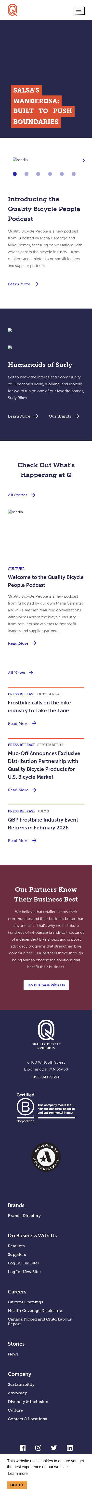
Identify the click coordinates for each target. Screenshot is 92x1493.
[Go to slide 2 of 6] (26, 174)
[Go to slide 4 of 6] (50, 174)
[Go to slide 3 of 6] (38, 174)
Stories (16, 1344)
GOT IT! (16, 1485)
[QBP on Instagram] (38, 1449)
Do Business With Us (46, 985)
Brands (16, 1205)
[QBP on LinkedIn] (70, 1449)
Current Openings (25, 1302)
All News (16, 672)
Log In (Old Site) (23, 1263)
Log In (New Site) (24, 1271)
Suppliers (17, 1254)
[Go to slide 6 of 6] (74, 174)
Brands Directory (24, 1215)
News (13, 1354)
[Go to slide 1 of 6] (15, 174)
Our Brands (60, 416)
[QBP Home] (12, 10)
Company (19, 1374)
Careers (17, 1292)
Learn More (19, 284)
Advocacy (17, 1393)
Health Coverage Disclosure (35, 1310)
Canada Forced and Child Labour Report (40, 1321)
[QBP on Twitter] (54, 1449)
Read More (18, 643)
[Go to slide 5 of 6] (62, 174)
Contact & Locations (27, 1418)
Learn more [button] (18, 1473)
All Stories (17, 495)
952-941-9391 (46, 1077)
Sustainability (21, 1384)
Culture (15, 1410)
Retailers (16, 1246)
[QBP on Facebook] (23, 1449)
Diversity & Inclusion (28, 1401)
